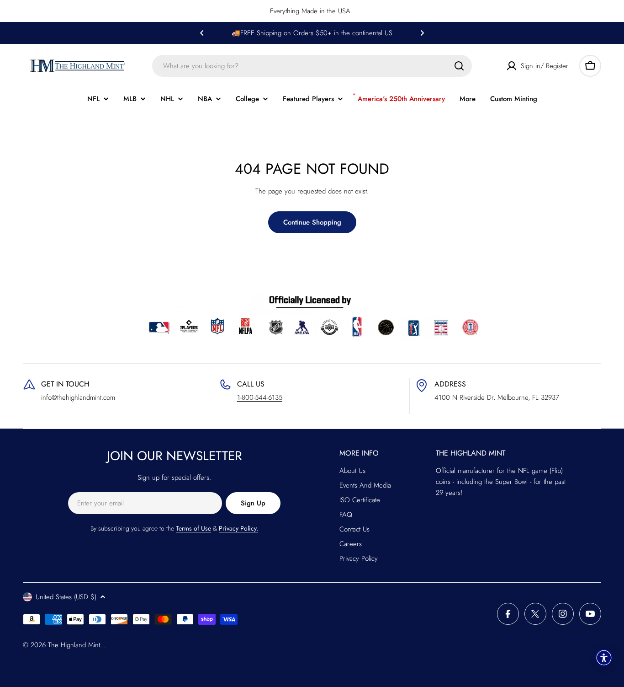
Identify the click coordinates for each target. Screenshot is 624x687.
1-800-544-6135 (259, 397)
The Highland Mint (74, 645)
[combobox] (312, 66)
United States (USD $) (66, 597)
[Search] (459, 65)
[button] (201, 32)
